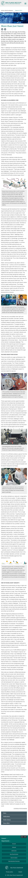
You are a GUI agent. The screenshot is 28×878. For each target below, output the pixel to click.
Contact (3, 838)
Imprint (20, 872)
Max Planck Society (14, 854)
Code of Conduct (14, 857)
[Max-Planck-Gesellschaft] (7, 867)
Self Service (14, 850)
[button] (26, 188)
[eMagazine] (14, 830)
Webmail (14, 847)
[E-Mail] (2, 29)
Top (25, 837)
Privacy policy (9, 872)
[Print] (5, 29)
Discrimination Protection (14, 861)
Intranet (14, 843)
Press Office (6, 823)
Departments (5, 841)
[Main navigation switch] (25, 3)
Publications (6, 816)
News (4, 813)
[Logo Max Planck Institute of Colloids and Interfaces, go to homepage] (11, 3)
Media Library (7, 820)
